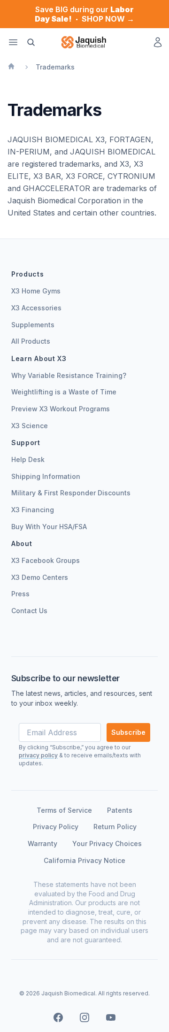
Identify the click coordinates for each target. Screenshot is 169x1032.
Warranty (42, 843)
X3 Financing (32, 510)
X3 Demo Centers (39, 577)
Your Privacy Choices (107, 843)
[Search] (31, 42)
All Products (30, 341)
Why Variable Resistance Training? (68, 375)
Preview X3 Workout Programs (60, 409)
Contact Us (29, 611)
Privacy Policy (55, 827)
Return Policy (115, 827)
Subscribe (128, 732)
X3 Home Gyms (36, 291)
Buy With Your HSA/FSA (49, 527)
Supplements (32, 325)
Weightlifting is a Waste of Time (63, 392)
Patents (119, 810)
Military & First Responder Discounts (71, 493)
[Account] (157, 42)
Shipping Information (45, 476)
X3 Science (29, 426)
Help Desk (28, 459)
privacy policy (38, 755)
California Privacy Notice (84, 860)
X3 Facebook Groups (45, 560)
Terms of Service (64, 810)
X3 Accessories (36, 308)
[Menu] (13, 42)
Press (20, 594)
